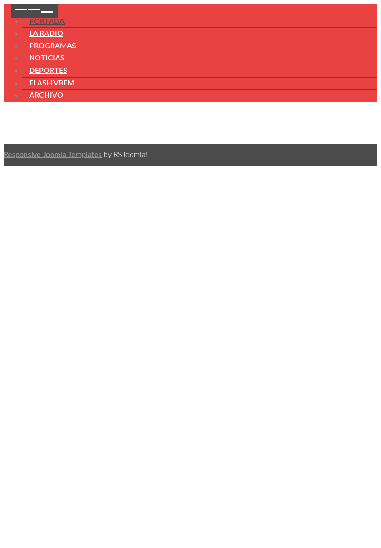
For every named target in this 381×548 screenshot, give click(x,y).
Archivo (46, 95)
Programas (52, 46)
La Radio (46, 33)
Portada (47, 21)
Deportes (48, 70)
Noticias (47, 58)
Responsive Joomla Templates (53, 154)
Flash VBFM (51, 83)
